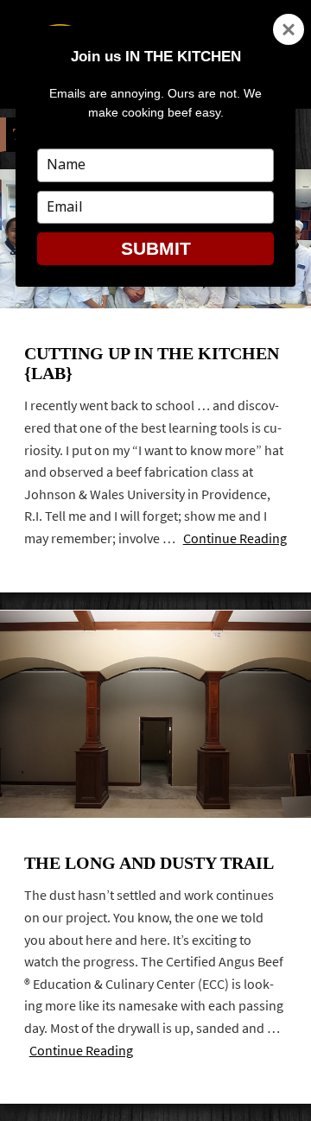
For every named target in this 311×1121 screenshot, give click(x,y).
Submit (156, 248)
